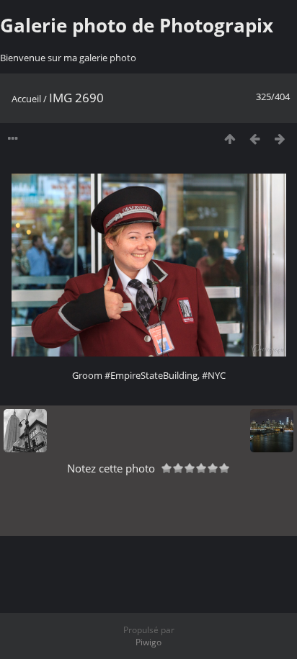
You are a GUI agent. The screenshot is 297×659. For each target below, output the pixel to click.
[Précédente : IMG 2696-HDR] (254, 138)
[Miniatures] (229, 138)
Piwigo (148, 642)
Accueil (26, 98)
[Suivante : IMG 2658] (280, 138)
